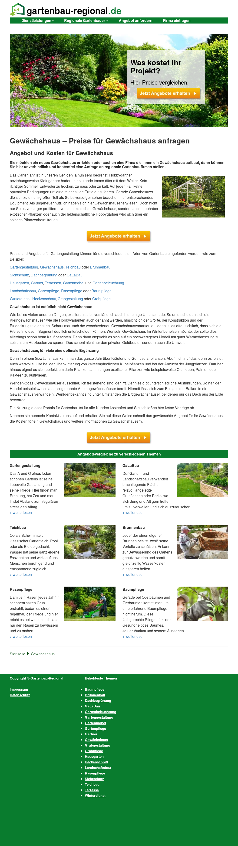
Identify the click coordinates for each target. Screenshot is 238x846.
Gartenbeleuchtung (108, 282)
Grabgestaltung (70, 298)
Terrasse (92, 789)
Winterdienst (20, 298)
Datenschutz (20, 694)
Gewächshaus (52, 267)
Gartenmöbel (73, 282)
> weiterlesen (21, 512)
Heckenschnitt (44, 298)
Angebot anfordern (135, 20)
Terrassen (53, 282)
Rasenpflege (71, 290)
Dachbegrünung (44, 275)
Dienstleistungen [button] (36, 20)
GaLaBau (75, 275)
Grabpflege (101, 298)
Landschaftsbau (23, 290)
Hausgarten (19, 282)
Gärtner (37, 282)
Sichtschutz (19, 275)
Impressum (19, 689)
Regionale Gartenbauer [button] (85, 20)
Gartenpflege (48, 290)
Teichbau (73, 267)
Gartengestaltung (24, 267)
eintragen (177, 20)
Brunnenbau (100, 267)
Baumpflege (102, 290)
